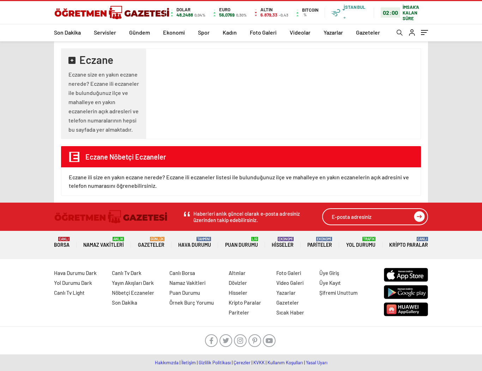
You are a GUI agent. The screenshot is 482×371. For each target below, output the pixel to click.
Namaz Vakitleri (103, 242)
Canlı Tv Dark (126, 273)
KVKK (259, 362)
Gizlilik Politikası (215, 362)
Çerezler (242, 362)
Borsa (62, 242)
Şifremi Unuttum (338, 292)
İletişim (188, 362)
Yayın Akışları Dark (133, 283)
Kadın (230, 32)
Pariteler (319, 242)
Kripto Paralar (408, 242)
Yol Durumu (360, 242)
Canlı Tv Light (69, 292)
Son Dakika (67, 32)
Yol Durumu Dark (73, 283)
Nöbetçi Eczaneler (133, 292)
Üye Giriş (329, 273)
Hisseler (283, 242)
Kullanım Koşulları (285, 362)
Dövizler (238, 283)
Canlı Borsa (182, 273)
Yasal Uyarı (316, 362)
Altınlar (237, 273)
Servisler (105, 32)
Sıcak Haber (290, 312)
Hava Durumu (194, 242)
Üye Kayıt (330, 283)
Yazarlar (333, 32)
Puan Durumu (241, 242)
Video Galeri (289, 283)
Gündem (139, 32)
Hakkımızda (167, 362)
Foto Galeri (263, 32)
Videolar (300, 32)
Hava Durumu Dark (75, 273)
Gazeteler (368, 32)
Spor (204, 32)
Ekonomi (174, 32)
